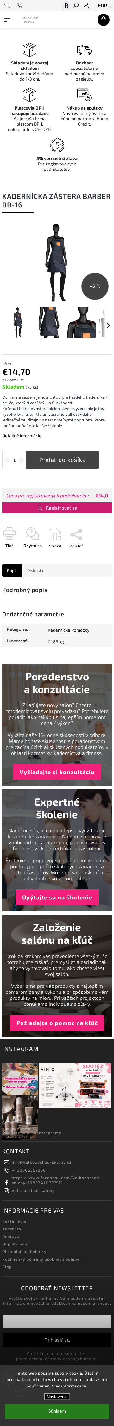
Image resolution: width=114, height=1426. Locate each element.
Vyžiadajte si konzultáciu (57, 771)
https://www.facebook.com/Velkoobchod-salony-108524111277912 (56, 1180)
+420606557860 (29, 1169)
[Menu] (7, 18)
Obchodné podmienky (24, 1251)
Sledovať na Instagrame (36, 1132)
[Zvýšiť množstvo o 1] (21, 460)
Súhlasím (57, 1411)
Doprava (11, 1236)
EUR (102, 5)
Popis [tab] (12, 570)
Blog (7, 1266)
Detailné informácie (21, 435)
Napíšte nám (15, 1243)
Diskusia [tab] (35, 570)
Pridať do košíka (62, 460)
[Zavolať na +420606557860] (20, 5)
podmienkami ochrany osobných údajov (57, 1358)
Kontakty (12, 1228)
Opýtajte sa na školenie (57, 897)
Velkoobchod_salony (33, 1190)
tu (84, 1385)
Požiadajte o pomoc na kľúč (57, 1022)
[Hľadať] (75, 6)
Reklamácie (14, 1221)
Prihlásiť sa (57, 1340)
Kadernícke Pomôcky (68, 630)
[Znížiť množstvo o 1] (7, 460)
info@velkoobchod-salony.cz (42, 1162)
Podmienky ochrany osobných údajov (40, 1259)
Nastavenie (57, 1396)
